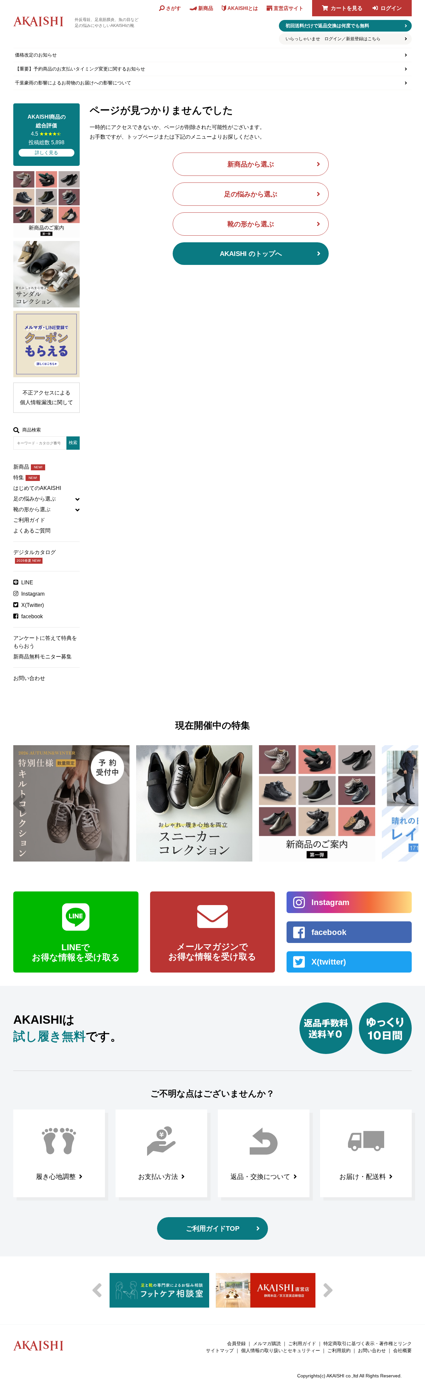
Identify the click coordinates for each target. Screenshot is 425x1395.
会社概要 (402, 1350)
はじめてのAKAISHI (37, 488)
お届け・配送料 (362, 1176)
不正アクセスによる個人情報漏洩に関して (46, 397)
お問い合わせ (29, 678)
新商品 (27, 467)
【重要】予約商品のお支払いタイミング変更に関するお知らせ (80, 68)
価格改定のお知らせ (36, 55)
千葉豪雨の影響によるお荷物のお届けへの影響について (73, 82)
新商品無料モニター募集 (42, 656)
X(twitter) (328, 961)
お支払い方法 (158, 1176)
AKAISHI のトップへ (251, 253)
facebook (32, 616)
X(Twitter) (32, 605)
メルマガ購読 (267, 1343)
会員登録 (236, 1343)
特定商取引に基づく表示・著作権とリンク (367, 1343)
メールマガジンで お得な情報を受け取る (212, 952)
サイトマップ (220, 1350)
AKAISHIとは (242, 8)
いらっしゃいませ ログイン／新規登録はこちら (333, 38)
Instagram (32, 594)
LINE (27, 582)
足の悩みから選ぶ (250, 194)
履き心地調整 (56, 1176)
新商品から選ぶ (250, 164)
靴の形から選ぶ (250, 224)
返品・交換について (260, 1176)
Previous (19, 803)
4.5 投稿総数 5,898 (47, 134)
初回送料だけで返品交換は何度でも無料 (327, 25)
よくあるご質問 (31, 530)
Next (405, 803)
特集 (25, 477)
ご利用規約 (339, 1350)
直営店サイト (288, 8)
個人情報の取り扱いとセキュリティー (280, 1350)
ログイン (391, 8)
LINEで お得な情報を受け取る (76, 952)
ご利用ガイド (29, 520)
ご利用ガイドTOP (212, 1228)
